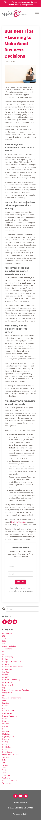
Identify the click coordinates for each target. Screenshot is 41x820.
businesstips (7, 669)
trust (4, 773)
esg (3, 688)
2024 (4, 636)
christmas (6, 675)
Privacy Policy (20, 802)
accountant (7, 649)
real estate (7, 747)
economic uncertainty (11, 680)
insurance (6, 721)
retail (4, 750)
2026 (4, 641)
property (5, 744)
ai (3, 651)
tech (4, 768)
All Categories (7, 633)
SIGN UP (20, 582)
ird (3, 729)
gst (3, 708)
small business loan (10, 755)
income (5, 718)
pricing (5, 742)
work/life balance (9, 781)
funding (5, 703)
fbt (3, 695)
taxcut (5, 765)
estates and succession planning (15, 690)
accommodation (9, 646)
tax (3, 762)
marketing (6, 734)
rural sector (7, 752)
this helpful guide (18, 522)
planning (5, 739)
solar (4, 760)
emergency (7, 682)
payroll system (8, 737)
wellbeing (6, 778)
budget (5, 659)
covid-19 (5, 677)
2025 (4, 638)
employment (7, 685)
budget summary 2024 (11, 662)
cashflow (6, 672)
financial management (11, 698)
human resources (9, 716)
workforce (6, 783)
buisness (5, 664)
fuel (4, 700)
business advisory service (12, 667)
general (5, 706)
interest (5, 724)
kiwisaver (6, 731)
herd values (7, 713)
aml (3, 654)
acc (3, 644)
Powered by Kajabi (20, 814)
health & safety (8, 711)
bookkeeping (7, 657)
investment (7, 726)
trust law (6, 775)
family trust (7, 693)
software (5, 757)
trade (4, 770)
